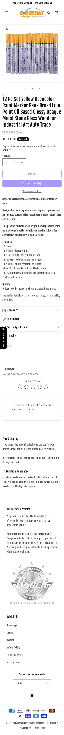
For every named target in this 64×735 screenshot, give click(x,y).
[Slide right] (39, 88)
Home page (12, 625)
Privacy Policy (13, 662)
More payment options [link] (32, 191)
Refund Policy (13, 647)
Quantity (6, 155)
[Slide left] (24, 88)
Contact (10, 640)
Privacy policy (25, 728)
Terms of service (40, 728)
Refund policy (52, 723)
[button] (6, 12)
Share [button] (9, 346)
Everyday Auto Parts (20, 723)
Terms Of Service (15, 655)
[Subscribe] (47, 683)
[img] (10, 132)
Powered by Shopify (36, 723)
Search (10, 632)
